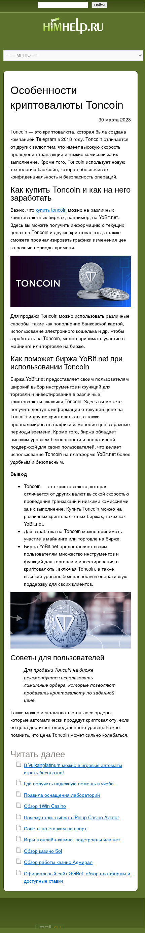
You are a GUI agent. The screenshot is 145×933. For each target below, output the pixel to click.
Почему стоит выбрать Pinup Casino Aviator (71, 817)
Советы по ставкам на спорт (55, 828)
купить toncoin (51, 209)
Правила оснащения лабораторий (62, 794)
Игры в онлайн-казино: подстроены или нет (72, 839)
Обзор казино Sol (43, 850)
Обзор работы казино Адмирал (58, 862)
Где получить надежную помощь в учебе (69, 783)
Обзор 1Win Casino (45, 805)
